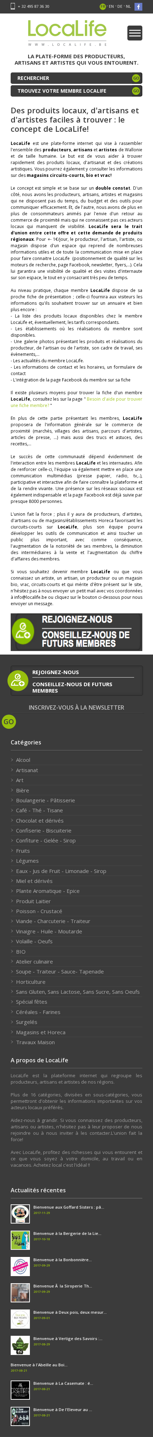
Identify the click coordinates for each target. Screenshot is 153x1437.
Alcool (23, 759)
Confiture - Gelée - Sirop (46, 840)
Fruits (23, 850)
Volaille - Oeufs (34, 941)
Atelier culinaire (34, 961)
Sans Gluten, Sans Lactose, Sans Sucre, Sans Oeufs (78, 991)
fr (103, 6)
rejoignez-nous (55, 672)
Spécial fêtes (31, 1001)
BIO (21, 951)
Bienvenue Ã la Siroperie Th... (62, 1286)
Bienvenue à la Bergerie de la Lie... (67, 1233)
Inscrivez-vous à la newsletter (76, 707)
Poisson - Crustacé (39, 911)
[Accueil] (67, 35)
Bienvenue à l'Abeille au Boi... (39, 1364)
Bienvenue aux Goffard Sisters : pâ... (68, 1207)
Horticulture (31, 981)
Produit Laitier (33, 901)
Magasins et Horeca (40, 1032)
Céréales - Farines (38, 1011)
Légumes (27, 860)
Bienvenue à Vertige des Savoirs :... (67, 1338)
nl (128, 6)
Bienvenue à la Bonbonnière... (62, 1259)
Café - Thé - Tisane (39, 810)
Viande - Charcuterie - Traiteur (53, 920)
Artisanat (27, 770)
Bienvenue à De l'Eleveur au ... (62, 1409)
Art (19, 779)
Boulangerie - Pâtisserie (45, 800)
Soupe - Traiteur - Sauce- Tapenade (60, 971)
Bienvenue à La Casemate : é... (63, 1383)
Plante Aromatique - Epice (48, 890)
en (111, 6)
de (119, 6)
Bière (22, 790)
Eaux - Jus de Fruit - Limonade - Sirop (61, 870)
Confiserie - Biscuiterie (44, 830)
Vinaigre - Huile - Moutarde (49, 931)
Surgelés (26, 1021)
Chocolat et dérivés (40, 820)
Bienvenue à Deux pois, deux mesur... (70, 1312)
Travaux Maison (35, 1042)
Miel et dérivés (34, 880)
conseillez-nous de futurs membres (72, 687)
